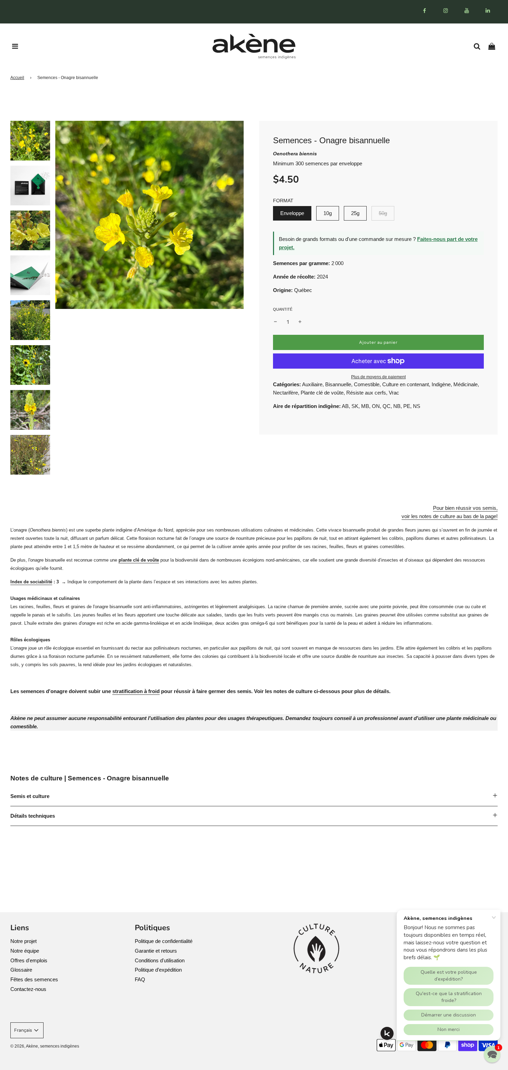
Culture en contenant (405, 384)
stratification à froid (136, 691)
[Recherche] (479, 46)
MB (365, 406)
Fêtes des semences (34, 979)
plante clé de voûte (139, 560)
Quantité (282, 309)
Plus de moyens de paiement (378, 376)
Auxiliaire (312, 384)
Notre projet (23, 941)
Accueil (17, 77)
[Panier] (494, 46)
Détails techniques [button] (32, 816)
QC (387, 406)
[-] (275, 322)
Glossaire (21, 970)
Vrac (394, 393)
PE (406, 406)
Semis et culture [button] (29, 796)
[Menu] (15, 46)
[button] (492, 1054)
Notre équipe (24, 951)
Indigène (441, 384)
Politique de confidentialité (163, 941)
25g (355, 213)
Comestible (366, 384)
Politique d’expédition (158, 970)
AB (345, 406)
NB (397, 406)
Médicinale (465, 384)
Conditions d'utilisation (160, 960)
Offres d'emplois (28, 960)
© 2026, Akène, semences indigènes (44, 1046)
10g (327, 213)
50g (383, 213)
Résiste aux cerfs (366, 393)
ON (376, 406)
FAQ (140, 979)
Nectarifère (285, 393)
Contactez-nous (28, 989)
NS (416, 406)
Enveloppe (292, 213)
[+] (300, 322)
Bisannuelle (338, 384)
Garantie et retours (156, 951)
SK (354, 406)
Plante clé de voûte (322, 393)
